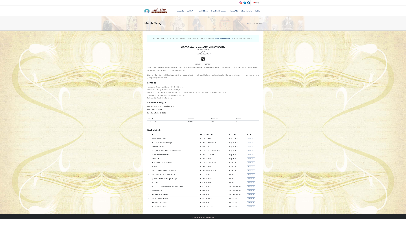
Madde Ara (190, 11)
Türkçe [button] (257, 3)
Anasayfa (180, 11)
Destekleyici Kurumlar (218, 11)
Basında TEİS (234, 11)
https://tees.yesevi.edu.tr (224, 38)
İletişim (257, 11)
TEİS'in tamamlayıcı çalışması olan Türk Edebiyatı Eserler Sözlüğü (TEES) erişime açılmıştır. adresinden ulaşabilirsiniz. (202, 38)
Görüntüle (251, 139)
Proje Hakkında (203, 11)
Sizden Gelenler (246, 11)
